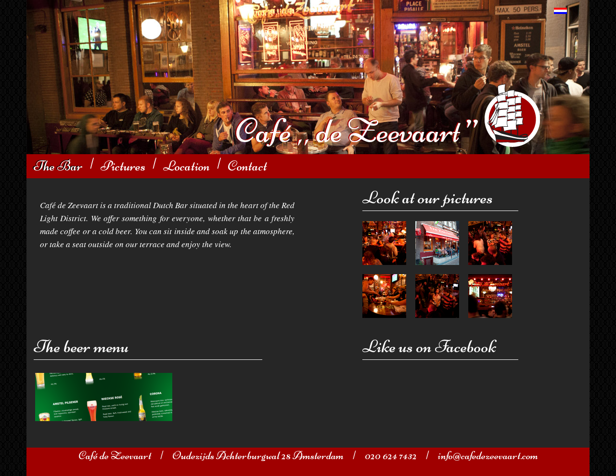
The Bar (58, 166)
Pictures (123, 166)
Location (186, 166)
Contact (247, 166)
